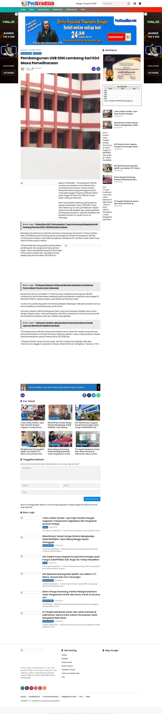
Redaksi (65, 658)
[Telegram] (94, 395)
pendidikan (37, 53)
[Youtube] (40, 688)
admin (28, 68)
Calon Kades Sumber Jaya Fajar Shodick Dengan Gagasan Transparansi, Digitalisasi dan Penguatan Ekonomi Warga (32, 425)
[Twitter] (89, 395)
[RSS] (44, 688)
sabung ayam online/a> (91, 713)
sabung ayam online (54, 713)
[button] (128, 3)
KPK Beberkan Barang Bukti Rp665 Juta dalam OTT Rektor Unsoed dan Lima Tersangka (32, 451)
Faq (63, 677)
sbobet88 (111, 713)
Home (23, 696)
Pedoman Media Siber (71, 673)
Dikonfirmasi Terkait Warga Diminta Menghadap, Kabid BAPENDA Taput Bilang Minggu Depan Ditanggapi (59, 425)
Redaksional (34, 696)
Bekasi (24, 418)
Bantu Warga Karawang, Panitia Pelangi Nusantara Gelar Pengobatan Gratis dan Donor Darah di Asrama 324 (60, 451)
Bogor (79, 418)
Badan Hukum (67, 666)
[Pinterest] (31, 688)
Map (88, 696)
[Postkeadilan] (38, 3)
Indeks (64, 655)
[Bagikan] (98, 69)
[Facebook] (84, 395)
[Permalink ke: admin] (23, 69)
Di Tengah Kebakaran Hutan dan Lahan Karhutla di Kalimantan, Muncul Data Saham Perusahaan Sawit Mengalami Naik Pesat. (87, 451)
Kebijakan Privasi (68, 669)
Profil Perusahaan (50, 696)
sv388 (107, 713)
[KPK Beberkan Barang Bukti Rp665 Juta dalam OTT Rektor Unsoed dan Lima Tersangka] (33, 439)
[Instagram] (36, 688)
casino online (101, 713)
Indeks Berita (67, 662)
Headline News (26, 53)
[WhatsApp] (98, 395)
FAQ (81, 696)
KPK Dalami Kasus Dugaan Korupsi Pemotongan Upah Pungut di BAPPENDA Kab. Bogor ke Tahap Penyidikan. (87, 425)
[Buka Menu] (140, 3)
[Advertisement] (60, 364)
